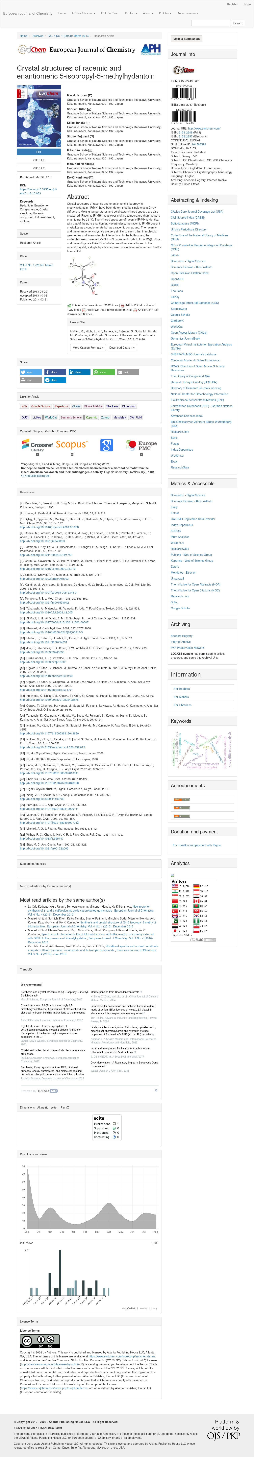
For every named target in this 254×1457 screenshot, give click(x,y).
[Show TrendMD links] (156, 1090)
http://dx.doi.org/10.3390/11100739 (42, 799)
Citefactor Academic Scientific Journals (195, 360)
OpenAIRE (177, 279)
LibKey (37, 417)
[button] (31, 372)
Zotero (105, 417)
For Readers (182, 689)
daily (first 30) (129, 1308)
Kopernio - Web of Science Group (192, 560)
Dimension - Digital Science (188, 261)
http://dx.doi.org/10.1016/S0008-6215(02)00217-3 (51, 632)
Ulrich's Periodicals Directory (189, 229)
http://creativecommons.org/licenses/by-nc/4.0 (50, 1364)
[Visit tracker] (172, 875)
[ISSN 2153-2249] (183, 92)
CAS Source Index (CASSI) (188, 217)
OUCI (25, 417)
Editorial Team (110, 13)
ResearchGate (180, 467)
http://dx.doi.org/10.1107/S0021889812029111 (49, 809)
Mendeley (120, 417)
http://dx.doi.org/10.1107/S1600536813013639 (49, 733)
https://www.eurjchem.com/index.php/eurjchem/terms (122, 1356)
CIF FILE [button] (39, 160)
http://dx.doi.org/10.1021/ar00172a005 (44, 848)
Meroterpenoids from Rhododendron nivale (115, 992)
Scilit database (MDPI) (185, 223)
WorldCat (51, 417)
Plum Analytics (180, 537)
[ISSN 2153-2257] (183, 116)
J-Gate (175, 255)
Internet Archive (181, 642)
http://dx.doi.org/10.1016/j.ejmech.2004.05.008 (49, 527)
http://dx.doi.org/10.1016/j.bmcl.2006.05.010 (48, 569)
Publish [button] (130, 13)
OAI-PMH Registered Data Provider (193, 519)
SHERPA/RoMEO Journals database (193, 354)
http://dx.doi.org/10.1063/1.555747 (42, 838)
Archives (38, 36)
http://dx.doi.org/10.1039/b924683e (42, 652)
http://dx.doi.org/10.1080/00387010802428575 (49, 700)
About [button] (147, 13)
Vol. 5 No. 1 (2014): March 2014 (68, 36)
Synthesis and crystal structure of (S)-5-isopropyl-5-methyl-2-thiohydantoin (55, 994)
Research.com (180, 432)
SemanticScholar (71, 417)
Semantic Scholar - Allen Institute (191, 267)
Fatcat (175, 443)
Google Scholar (41, 406)
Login (247, 4)
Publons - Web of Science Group (191, 555)
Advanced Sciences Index (187, 416)
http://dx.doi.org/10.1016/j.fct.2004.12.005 (46, 612)
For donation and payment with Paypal (197, 845)
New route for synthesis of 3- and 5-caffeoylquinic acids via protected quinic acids (89, 908)
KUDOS (176, 531)
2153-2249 (185, 132)
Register (232, 4)
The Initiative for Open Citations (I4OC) (195, 590)
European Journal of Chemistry (27, 13)
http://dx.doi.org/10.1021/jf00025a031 (43, 642)
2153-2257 (185, 136)
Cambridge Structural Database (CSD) (195, 303)
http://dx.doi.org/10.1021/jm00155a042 (44, 602)
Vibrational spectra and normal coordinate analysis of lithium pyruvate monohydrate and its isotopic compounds (93, 948)
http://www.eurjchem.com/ (204, 128)
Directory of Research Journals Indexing (196, 388)
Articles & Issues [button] (82, 13)
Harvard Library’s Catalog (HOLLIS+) (194, 382)
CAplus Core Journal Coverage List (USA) (197, 211)
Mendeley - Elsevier (183, 572)
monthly (143, 1308)
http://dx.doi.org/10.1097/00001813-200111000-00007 (54, 622)
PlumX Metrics (93, 406)
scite (24, 406)
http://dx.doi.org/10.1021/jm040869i (42, 541)
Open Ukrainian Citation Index (190, 273)
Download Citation (121, 347)
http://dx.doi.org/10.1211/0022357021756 (46, 555)
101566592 (199, 144)
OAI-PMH (136, 417)
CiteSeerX (177, 320)
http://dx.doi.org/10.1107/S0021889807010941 (49, 773)
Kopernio (91, 417)
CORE (175, 285)
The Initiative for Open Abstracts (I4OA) (195, 584)
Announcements (187, 13)
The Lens (112, 406)
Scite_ (175, 438)
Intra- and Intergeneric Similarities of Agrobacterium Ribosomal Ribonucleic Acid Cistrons (120, 1050)
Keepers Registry (181, 636)
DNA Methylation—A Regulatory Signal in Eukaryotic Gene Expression (124, 1064)
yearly (154, 1308)
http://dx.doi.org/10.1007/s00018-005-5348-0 (48, 592)
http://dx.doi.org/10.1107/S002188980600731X (49, 822)
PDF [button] (39, 152)
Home (62, 13)
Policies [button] (164, 13)
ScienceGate (179, 309)
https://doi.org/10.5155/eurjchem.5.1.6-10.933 (38, 191)
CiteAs (76, 406)
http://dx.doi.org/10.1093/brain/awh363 (44, 579)
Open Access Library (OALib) (189, 332)
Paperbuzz (61, 406)
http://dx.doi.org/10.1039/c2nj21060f (42, 662)
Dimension (129, 406)
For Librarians (182, 705)
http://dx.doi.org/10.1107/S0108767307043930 (49, 783)
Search (237, 23)
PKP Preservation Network (187, 648)
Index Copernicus (182, 449)
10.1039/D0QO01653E (35, 476)
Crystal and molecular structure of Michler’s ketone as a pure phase (53, 1052)
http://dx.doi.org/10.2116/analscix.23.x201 (46, 690)
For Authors (181, 697)
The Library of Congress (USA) (190, 376)
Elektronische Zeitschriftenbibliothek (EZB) (197, 400)
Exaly (174, 461)
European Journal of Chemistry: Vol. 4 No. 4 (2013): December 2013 (90, 926)
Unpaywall (177, 578)
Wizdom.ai (177, 455)
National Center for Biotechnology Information (199, 394)
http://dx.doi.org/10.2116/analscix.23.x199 (46, 676)
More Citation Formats (87, 347)
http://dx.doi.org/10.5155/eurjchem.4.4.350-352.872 (52, 747)
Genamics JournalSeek (185, 338)
